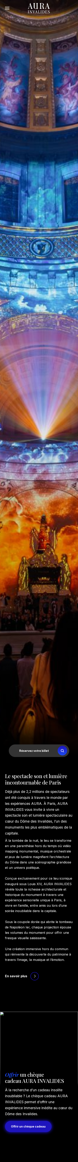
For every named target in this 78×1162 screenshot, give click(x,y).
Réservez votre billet (34, 750)
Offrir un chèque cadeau (28, 1126)
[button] (7, 8)
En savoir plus (16, 976)
